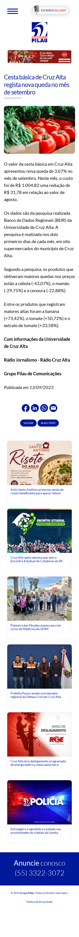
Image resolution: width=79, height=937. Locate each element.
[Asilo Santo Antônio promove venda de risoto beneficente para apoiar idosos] (39, 473)
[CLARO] (39, 56)
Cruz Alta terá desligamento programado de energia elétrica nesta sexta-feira (38, 762)
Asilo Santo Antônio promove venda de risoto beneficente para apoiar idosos (37, 491)
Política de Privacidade (39, 901)
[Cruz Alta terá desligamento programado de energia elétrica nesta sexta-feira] (39, 734)
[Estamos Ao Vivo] (50, 10)
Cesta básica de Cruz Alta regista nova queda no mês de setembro (36, 84)
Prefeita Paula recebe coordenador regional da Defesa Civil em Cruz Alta (36, 695)
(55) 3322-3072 (40, 872)
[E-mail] (53, 407)
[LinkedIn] (35, 407)
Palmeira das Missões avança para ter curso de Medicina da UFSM (36, 627)
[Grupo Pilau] (39, 32)
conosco (39, 862)
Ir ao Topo (48, 423)
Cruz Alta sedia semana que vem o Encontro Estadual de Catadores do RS (37, 559)
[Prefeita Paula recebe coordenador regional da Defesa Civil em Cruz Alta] (39, 666)
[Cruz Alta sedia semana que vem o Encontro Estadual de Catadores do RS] (39, 548)
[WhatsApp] (44, 407)
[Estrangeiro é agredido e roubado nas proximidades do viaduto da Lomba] (39, 802)
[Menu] (12, 11)
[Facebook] (26, 407)
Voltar (28, 423)
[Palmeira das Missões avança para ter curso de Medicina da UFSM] (39, 600)
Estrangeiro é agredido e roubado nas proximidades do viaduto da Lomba (36, 830)
